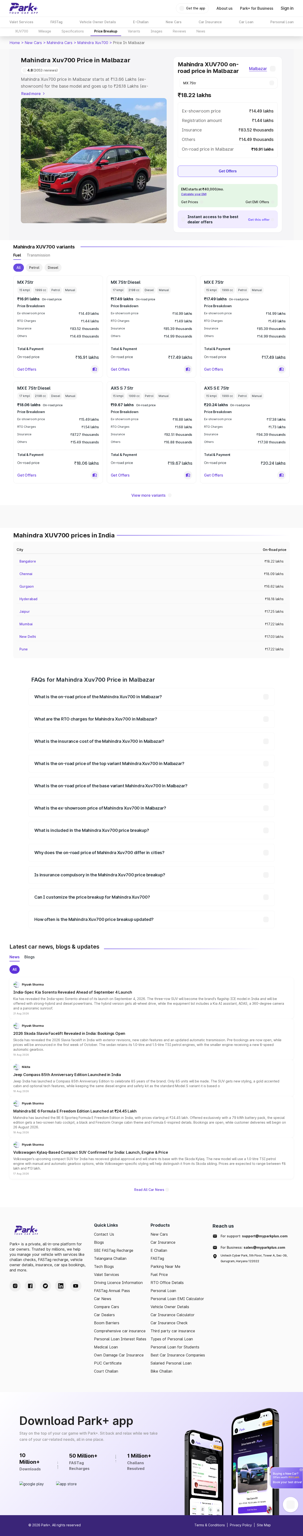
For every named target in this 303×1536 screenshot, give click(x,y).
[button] (94, 369)
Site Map (264, 1525)
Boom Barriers (106, 1322)
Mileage (45, 31)
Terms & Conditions (209, 1525)
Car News (102, 1298)
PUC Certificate (108, 1363)
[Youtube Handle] (75, 1286)
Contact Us (104, 1234)
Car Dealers (104, 1314)
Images (156, 31)
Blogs (99, 1242)
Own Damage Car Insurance (119, 1355)
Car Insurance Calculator (173, 1314)
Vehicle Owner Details (170, 1306)
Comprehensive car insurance (120, 1331)
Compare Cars (106, 1306)
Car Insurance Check (169, 1322)
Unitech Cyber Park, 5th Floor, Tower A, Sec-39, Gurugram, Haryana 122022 (254, 1258)
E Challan (159, 1250)
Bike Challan (161, 1371)
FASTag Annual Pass (112, 1290)
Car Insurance (163, 1242)
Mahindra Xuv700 (92, 42)
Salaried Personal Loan (171, 1363)
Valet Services (106, 1274)
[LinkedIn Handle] (60, 1286)
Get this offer (258, 219)
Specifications (73, 31)
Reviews (179, 31)
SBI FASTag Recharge (113, 1250)
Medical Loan (106, 1347)
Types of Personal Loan (172, 1339)
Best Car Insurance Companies (178, 1355)
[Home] (23, 8)
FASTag (157, 1258)
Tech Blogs (104, 1266)
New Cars (33, 42)
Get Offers (228, 171)
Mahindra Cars (59, 42)
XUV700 (21, 31)
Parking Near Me (165, 1266)
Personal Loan (163, 1290)
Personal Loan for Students (175, 1347)
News (200, 31)
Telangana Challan (110, 1258)
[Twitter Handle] (45, 1286)
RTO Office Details (167, 1282)
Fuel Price (159, 1274)
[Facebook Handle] (30, 1286)
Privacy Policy (241, 1525)
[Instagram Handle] (15, 1286)
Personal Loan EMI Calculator (177, 1298)
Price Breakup (105, 31)
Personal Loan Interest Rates (120, 1339)
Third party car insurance (173, 1331)
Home (14, 42)
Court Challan (106, 1371)
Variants (134, 31)
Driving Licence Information (118, 1282)
